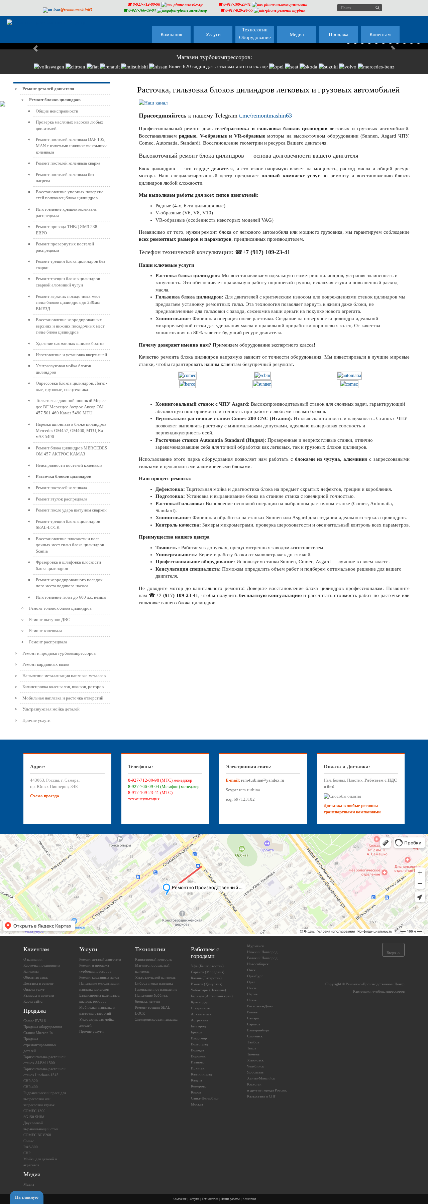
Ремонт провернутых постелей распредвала (65, 247)
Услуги (194, 1199)
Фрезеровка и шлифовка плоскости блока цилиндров (68, 565)
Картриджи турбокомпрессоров (379, 991)
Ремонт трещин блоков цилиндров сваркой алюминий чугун (68, 281)
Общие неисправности (57, 111)
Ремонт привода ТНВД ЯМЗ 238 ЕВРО (66, 229)
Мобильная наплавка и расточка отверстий (62, 697)
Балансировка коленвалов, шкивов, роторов (63, 686)
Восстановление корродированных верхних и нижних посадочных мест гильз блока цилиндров (70, 326)
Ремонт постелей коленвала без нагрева (65, 177)
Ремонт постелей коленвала (61, 487)
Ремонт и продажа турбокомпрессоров (59, 653)
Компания (180, 1199)
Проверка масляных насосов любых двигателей (69, 125)
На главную (26, 1197)
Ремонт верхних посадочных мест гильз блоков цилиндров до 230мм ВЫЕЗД (68, 302)
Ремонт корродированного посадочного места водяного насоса (70, 583)
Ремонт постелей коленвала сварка (68, 163)
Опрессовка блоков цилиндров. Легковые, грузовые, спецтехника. (71, 386)
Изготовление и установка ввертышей (71, 354)
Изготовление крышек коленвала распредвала (66, 212)
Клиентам (249, 1199)
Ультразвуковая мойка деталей (51, 709)
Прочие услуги (36, 720)
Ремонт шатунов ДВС (49, 619)
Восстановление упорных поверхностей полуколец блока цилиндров (70, 195)
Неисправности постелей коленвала (69, 465)
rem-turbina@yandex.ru (262, 780)
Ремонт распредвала (48, 641)
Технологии (210, 1199)
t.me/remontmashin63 (265, 115)
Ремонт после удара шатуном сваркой (71, 510)
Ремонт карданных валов (45, 664)
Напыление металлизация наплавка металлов (64, 675)
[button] (32, 45)
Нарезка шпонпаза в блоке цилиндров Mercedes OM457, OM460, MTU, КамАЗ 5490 (71, 430)
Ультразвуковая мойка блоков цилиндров (63, 369)
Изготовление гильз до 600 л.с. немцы (71, 597)
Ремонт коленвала (45, 630)
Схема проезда (44, 795)
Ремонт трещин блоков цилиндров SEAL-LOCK (68, 524)
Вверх (392, 953)
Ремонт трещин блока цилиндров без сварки (70, 264)
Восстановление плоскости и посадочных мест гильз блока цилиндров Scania (70, 545)
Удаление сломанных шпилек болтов (70, 343)
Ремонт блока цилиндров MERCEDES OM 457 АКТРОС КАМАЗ (71, 451)
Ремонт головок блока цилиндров (60, 608)
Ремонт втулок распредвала (61, 498)
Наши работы (230, 1199)
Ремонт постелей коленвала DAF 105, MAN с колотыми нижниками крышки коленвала (71, 145)
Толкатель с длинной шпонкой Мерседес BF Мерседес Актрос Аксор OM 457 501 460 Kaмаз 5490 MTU (71, 406)
